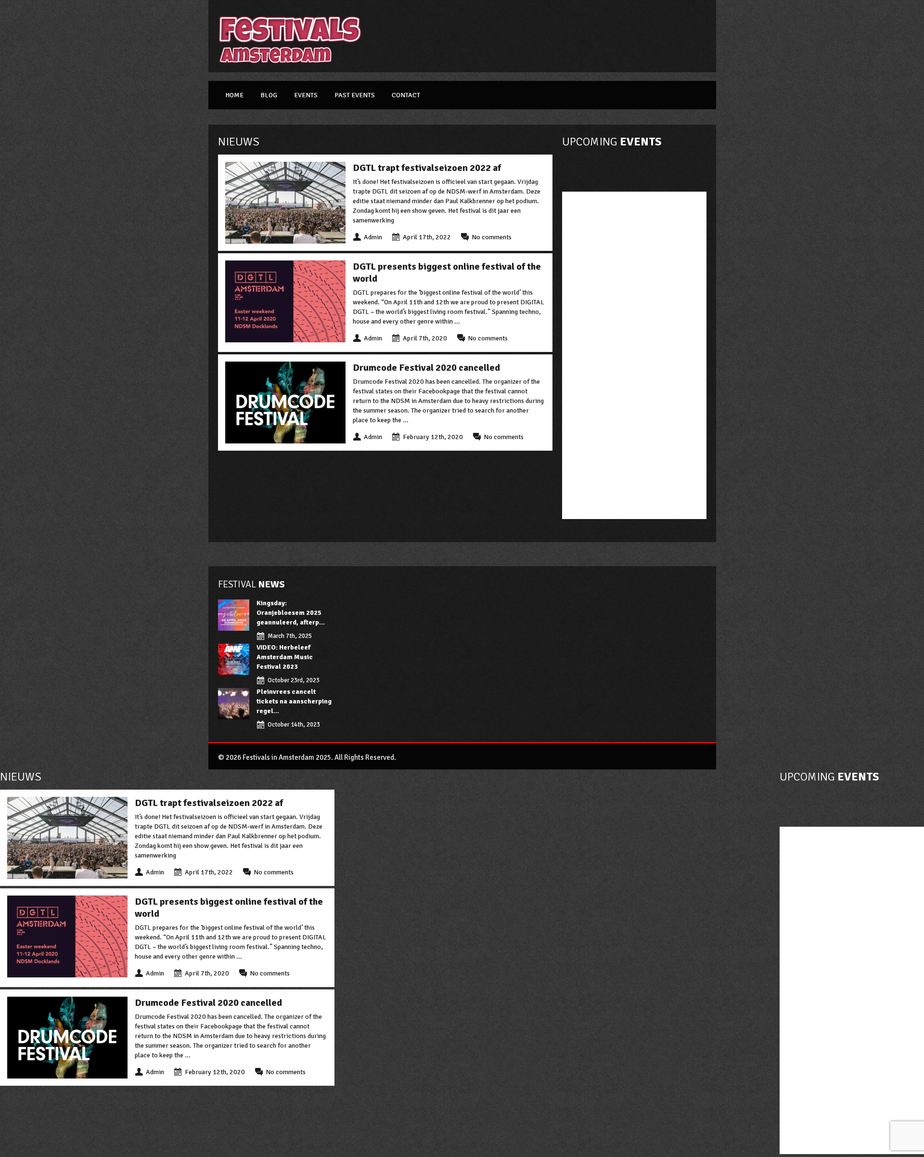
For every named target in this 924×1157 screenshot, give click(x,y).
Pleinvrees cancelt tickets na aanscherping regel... (294, 701)
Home (234, 95)
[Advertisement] (547, 36)
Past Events (354, 95)
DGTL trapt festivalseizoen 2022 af (427, 168)
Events (306, 95)
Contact (406, 95)
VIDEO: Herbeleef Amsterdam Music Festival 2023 (285, 657)
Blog (268, 95)
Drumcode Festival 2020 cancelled (426, 368)
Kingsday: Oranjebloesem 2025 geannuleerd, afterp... (291, 612)
